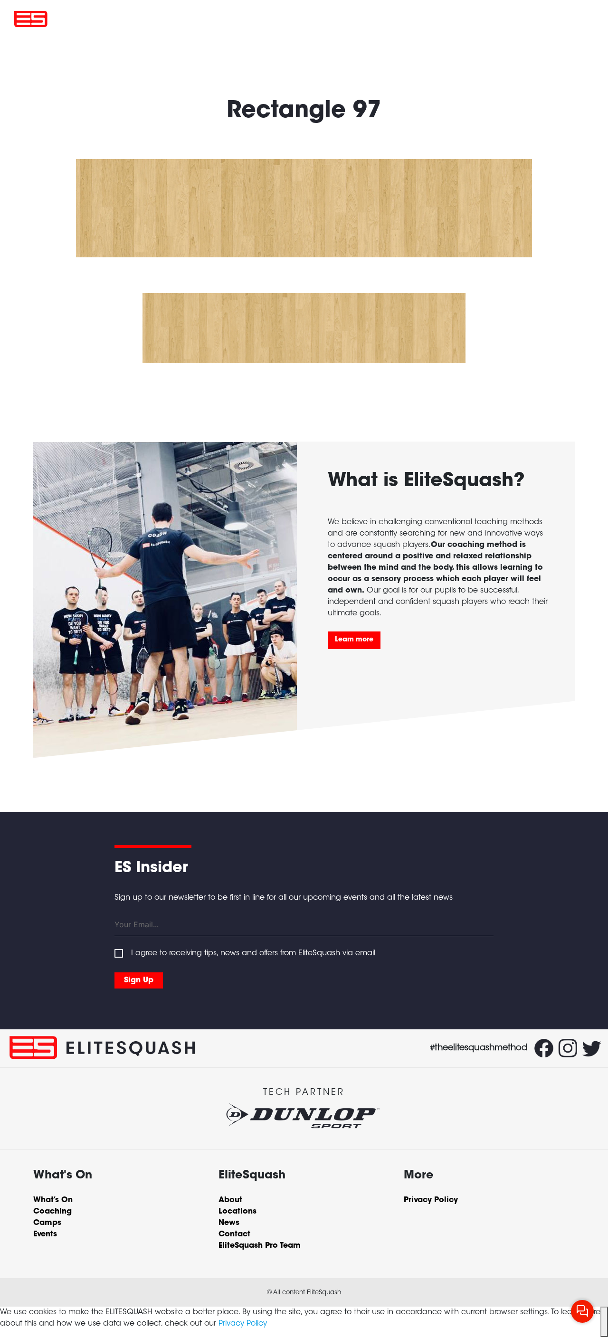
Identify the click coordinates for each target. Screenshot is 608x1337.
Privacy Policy (242, 1324)
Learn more (354, 640)
